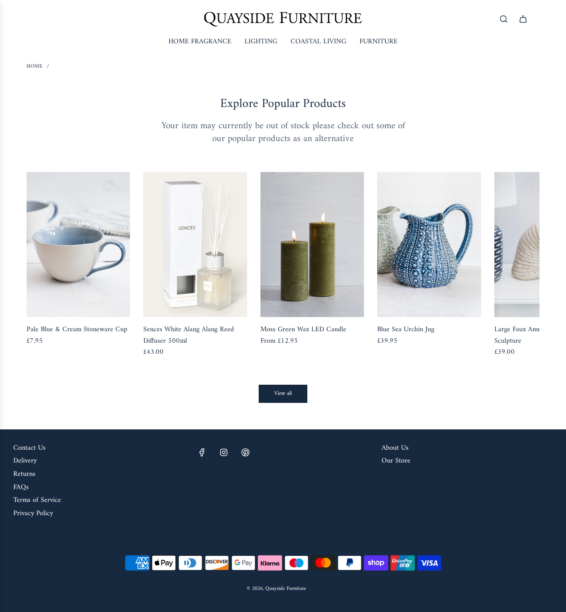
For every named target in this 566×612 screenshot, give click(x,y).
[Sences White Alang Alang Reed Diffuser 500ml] (195, 244)
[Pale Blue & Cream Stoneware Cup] (78, 244)
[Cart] (523, 19)
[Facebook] (202, 452)
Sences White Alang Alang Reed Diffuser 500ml (188, 335)
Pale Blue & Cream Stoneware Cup (77, 330)
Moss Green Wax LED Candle (303, 330)
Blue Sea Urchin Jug (405, 330)
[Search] (503, 19)
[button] (43, 265)
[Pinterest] (245, 452)
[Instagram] (223, 452)
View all (283, 393)
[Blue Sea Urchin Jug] (429, 244)
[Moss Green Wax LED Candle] (312, 244)
